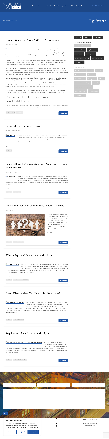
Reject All (22, 432)
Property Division (90, 54)
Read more (63, 113)
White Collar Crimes (80, 95)
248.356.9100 (38, 377)
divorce (20, 112)
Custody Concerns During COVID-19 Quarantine (32, 40)
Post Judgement (79, 62)
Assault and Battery (80, 70)
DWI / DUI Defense (80, 79)
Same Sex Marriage (97, 58)
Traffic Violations (94, 91)
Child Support (98, 37)
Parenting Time (79, 54)
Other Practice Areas (79, 67)
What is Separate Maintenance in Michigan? (29, 255)
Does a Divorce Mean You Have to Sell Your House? (33, 293)
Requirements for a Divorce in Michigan (27, 333)
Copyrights (99, 70)
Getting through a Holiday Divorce (24, 126)
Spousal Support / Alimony (82, 58)
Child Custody (87, 37)
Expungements (92, 79)
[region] (22, 427)
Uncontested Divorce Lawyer (82, 46)
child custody (11, 112)
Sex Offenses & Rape (80, 91)
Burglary (91, 70)
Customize (11, 432)
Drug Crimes (91, 75)
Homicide (96, 83)
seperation (25, 279)
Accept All (33, 432)
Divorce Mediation (79, 50)
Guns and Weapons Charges (82, 83)
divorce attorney (19, 242)
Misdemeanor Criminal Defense (83, 87)
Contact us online (20, 107)
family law (17, 192)
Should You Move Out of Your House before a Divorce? (35, 205)
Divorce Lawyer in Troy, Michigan (82, 42)
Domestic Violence (80, 75)
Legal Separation (92, 50)
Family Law (78, 37)
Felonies (101, 79)
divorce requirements (20, 359)
